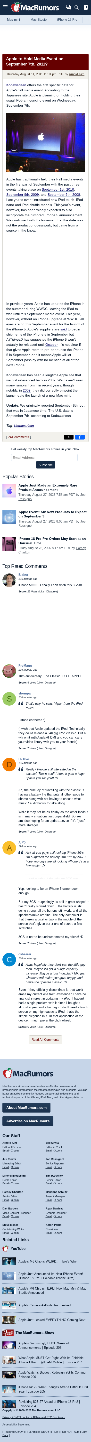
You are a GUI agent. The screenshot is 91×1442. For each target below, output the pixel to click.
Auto (76, 1431)
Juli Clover (9, 1159)
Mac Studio (39, 19)
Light (84, 1431)
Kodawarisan (16, 85)
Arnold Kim (76, 74)
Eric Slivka (52, 1142)
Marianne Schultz (57, 1191)
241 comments (18, 437)
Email (5, 1150)
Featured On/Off (13, 1431)
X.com (15, 1150)
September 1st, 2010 (58, 189)
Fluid (55, 1431)
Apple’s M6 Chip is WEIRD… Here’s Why (47, 1261)
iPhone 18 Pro (67, 19)
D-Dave (23, 759)
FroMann (25, 665)
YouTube (18, 1248)
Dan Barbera (10, 1208)
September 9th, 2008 (64, 195)
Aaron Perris (53, 1224)
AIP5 (21, 842)
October (51, 344)
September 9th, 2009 (22, 195)
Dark (5, 1435)
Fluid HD (65, 1431)
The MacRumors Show (35, 1332)
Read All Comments (45, 1039)
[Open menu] (5, 7)
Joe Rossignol (55, 1159)
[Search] (78, 7)
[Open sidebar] (86, 7)
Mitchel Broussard (14, 1175)
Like (41, 591)
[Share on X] (69, 437)
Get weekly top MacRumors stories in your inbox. (45, 449)
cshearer (24, 954)
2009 (27, 390)
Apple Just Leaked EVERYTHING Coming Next (51, 1320)
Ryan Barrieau (55, 1208)
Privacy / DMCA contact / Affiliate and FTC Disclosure (33, 1417)
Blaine (23, 575)
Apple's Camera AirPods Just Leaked (44, 1305)
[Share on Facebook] (80, 437)
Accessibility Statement (16, 1424)
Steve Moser (10, 1224)
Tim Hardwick (54, 1175)
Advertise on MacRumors (28, 1121)
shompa (24, 693)
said (63, 329)
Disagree (51, 591)
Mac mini (13, 19)
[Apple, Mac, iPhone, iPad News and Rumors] (35, 13)
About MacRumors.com (26, 1107)
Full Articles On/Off (38, 1431)
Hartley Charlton (12, 1191)
